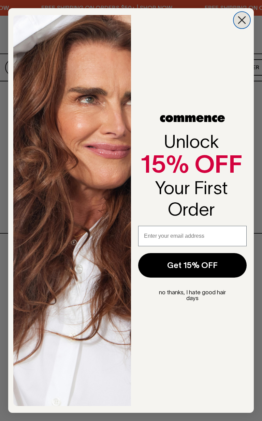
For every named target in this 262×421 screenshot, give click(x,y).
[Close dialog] (241, 20)
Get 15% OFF (192, 265)
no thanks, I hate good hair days (192, 295)
